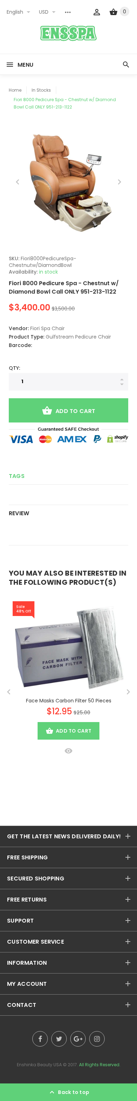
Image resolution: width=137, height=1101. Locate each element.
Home (15, 90)
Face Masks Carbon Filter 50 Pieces (68, 700)
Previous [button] (17, 182)
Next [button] (119, 182)
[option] (68, 182)
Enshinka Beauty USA (39, 1065)
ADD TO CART (75, 411)
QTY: (14, 368)
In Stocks (41, 90)
